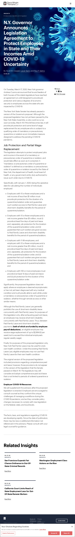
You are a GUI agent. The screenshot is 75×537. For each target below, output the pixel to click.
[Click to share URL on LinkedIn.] (61, 91)
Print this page (60, 94)
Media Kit (32, 519)
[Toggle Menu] (70, 4)
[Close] (72, 527)
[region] (37, 530)
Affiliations (33, 521)
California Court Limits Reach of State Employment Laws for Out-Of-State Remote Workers (19, 491)
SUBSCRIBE (61, 520)
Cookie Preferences (8, 533)
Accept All (54, 533)
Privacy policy (40, 520)
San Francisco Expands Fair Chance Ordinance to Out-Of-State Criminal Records (18, 463)
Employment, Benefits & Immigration (15, 16)
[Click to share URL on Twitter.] (56, 91)
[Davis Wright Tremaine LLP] (11, 3)
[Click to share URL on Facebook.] (59, 91)
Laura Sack (25, 71)
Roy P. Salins (39, 71)
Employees (41, 523)
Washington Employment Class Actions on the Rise (53, 461)
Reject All (67, 533)
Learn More (42, 529)
